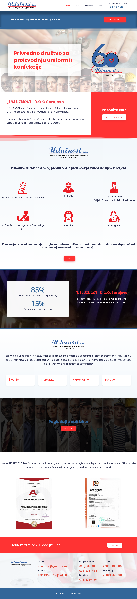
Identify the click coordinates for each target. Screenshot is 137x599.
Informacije (89, 6)
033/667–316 (88, 566)
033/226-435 (88, 579)
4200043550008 (114, 566)
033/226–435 (88, 571)
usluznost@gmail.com (52, 566)
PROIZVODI (77, 6)
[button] (115, 19)
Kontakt (99, 6)
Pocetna (67, 6)
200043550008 (113, 575)
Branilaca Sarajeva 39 (52, 575)
